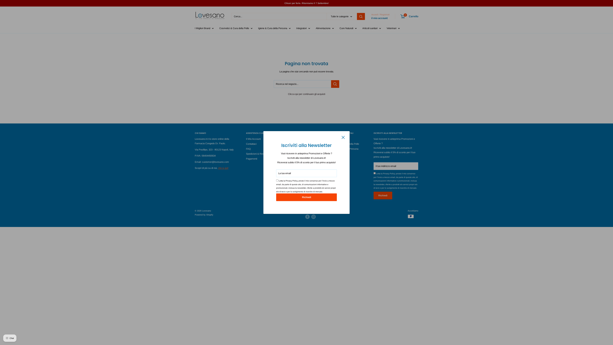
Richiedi (306, 197)
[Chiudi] (343, 137)
